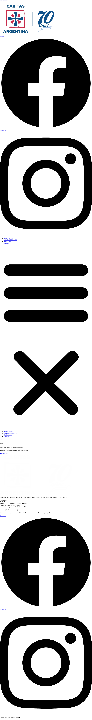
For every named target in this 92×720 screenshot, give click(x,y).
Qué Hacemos (8, 241)
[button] (46, 337)
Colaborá (6, 243)
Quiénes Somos (8, 238)
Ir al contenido (4, 1)
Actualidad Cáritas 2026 (10, 240)
